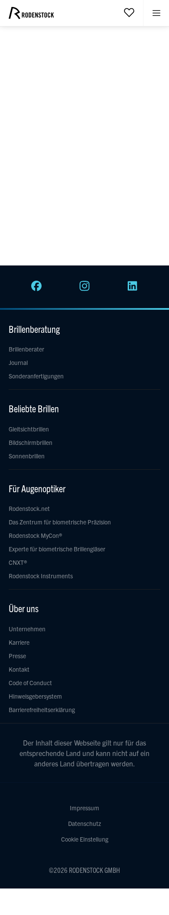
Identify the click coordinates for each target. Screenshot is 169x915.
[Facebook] (36, 288)
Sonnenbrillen (27, 456)
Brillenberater (26, 349)
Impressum (84, 808)
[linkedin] (132, 288)
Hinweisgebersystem (35, 696)
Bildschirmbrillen (30, 442)
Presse (17, 656)
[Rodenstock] (31, 16)
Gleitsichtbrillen (29, 429)
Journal (18, 362)
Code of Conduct (30, 682)
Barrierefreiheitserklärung (42, 709)
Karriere (19, 642)
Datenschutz (84, 823)
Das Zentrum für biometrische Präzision (60, 522)
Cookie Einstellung (84, 839)
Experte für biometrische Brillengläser (57, 549)
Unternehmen (27, 629)
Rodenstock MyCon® (35, 535)
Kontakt (19, 669)
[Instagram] (84, 288)
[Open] (129, 12)
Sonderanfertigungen (36, 376)
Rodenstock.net (29, 508)
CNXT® (18, 562)
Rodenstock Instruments (41, 576)
